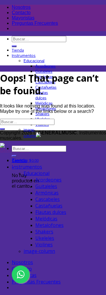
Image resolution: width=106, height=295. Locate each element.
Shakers (44, 231)
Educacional (34, 61)
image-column (39, 251)
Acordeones (45, 66)
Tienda (18, 50)
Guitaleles (46, 186)
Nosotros (21, 7)
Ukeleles (44, 238)
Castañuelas (46, 87)
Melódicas (46, 218)
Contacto (21, 12)
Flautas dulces (50, 212)
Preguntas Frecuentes (35, 23)
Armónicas (47, 192)
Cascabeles (47, 199)
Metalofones (49, 225)
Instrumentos (24, 55)
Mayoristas (23, 17)
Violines (44, 244)
